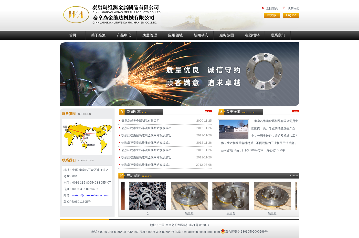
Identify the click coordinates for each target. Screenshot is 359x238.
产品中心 (124, 35)
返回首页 (272, 8)
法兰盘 (182, 213)
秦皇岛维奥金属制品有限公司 (140, 120)
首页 (72, 35)
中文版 (271, 15)
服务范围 (226, 35)
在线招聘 (252, 35)
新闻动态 (201, 35)
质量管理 (149, 35)
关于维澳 (98, 35)
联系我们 (293, 8)
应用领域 (175, 35)
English (291, 15)
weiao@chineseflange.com (90, 195)
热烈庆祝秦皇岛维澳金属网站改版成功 (146, 128)
